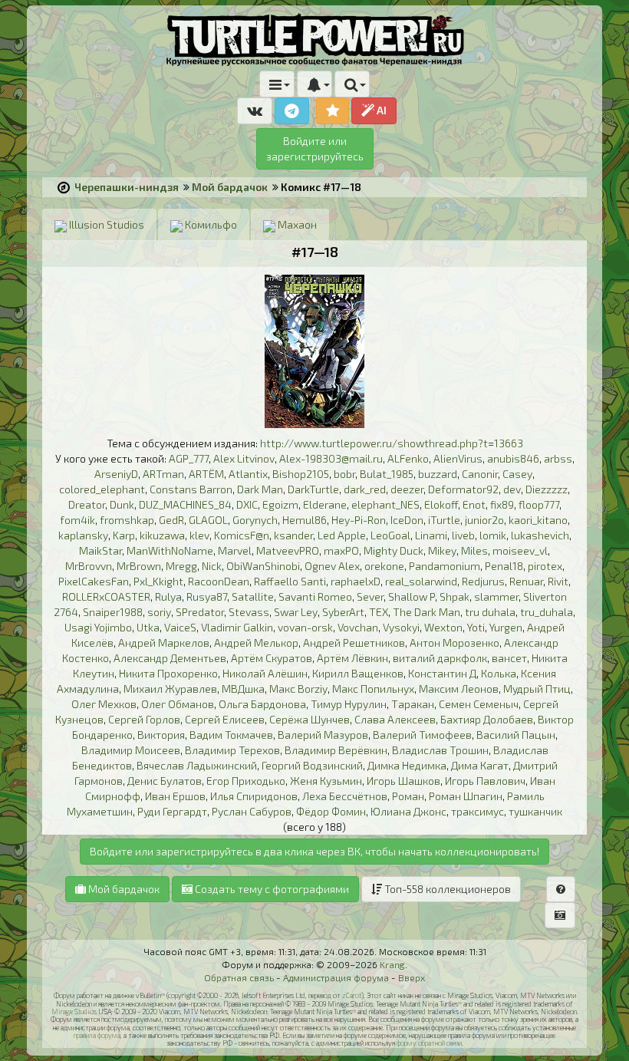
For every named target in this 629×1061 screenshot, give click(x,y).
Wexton (443, 627)
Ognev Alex (332, 565)
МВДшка (243, 688)
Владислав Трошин (440, 749)
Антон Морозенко (454, 642)
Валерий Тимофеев (422, 734)
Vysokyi (401, 627)
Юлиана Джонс (408, 811)
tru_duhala (546, 611)
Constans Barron (191, 489)
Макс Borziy (298, 688)
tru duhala (490, 611)
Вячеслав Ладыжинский (197, 765)
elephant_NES (385, 504)
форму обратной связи (429, 1043)
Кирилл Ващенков (357, 673)
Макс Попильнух (373, 688)
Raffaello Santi (290, 581)
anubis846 (513, 458)
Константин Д (442, 673)
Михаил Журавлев (170, 688)
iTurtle (444, 519)
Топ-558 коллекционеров (446, 888)
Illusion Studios (105, 224)
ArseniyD (116, 473)
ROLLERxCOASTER (106, 596)
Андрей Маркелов (163, 642)
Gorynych (255, 519)
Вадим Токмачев (231, 734)
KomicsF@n (241, 535)
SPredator (200, 611)
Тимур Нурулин (349, 703)
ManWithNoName (170, 550)
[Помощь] (560, 889)
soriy (159, 611)
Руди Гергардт (172, 811)
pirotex (545, 565)
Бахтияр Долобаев (486, 719)
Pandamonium (444, 565)
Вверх (411, 977)
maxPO (341, 550)
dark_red (365, 489)
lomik (492, 535)
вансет (509, 657)
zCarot (351, 995)
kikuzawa (162, 535)
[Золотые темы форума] (332, 110)
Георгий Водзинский (312, 765)
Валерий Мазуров (323, 734)
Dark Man (260, 489)
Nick (212, 565)
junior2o (484, 519)
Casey (517, 473)
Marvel (235, 550)
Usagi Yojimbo (98, 627)
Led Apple (342, 535)
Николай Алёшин (265, 673)
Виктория (161, 734)
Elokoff (441, 504)
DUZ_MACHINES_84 (185, 504)
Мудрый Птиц (537, 688)
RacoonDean (218, 581)
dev (512, 489)
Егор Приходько (245, 780)
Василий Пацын (515, 734)
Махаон (296, 224)
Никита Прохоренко (168, 673)
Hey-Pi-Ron (358, 519)
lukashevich (540, 535)
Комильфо (210, 224)
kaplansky (83, 535)
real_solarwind (421, 581)
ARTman (163, 473)
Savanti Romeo (315, 596)
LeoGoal (390, 535)
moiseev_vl (520, 550)
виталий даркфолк (440, 657)
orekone (384, 565)
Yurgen (505, 627)
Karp (124, 535)
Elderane (325, 504)
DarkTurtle (313, 489)
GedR (171, 519)
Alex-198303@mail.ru (331, 458)
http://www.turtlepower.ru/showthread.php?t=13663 (391, 443)
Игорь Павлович (485, 780)
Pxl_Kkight (158, 581)
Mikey (442, 550)
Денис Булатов (164, 780)
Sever (370, 596)
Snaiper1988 (113, 611)
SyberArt (343, 611)
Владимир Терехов (232, 749)
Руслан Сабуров (251, 811)
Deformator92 (463, 489)
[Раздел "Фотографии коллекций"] (560, 915)
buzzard (437, 473)
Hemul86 (304, 519)
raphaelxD (355, 581)
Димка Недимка (406, 765)
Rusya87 (206, 596)
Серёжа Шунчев (309, 719)
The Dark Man (426, 611)
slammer (496, 596)
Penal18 (504, 565)
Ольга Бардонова (262, 703)
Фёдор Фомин (331, 811)
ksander (293, 535)
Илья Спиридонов (254, 795)
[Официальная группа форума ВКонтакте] (254, 110)
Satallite (253, 596)
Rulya (168, 596)
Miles (474, 550)
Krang (392, 964)
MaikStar (100, 550)
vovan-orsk (305, 627)
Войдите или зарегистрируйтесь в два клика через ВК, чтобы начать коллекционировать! (314, 851)
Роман (408, 795)
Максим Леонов (459, 688)
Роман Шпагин (465, 795)
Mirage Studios (74, 1011)
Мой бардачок (230, 186)
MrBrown (139, 565)
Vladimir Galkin (237, 627)
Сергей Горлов (144, 719)
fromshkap (127, 519)
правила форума (97, 1035)
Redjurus (483, 581)
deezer (406, 489)
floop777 (539, 504)
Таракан (412, 703)
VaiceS (180, 627)
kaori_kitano (538, 519)
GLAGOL (208, 519)
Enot (474, 504)
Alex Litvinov (244, 458)
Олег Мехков (104, 703)
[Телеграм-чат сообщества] (292, 110)
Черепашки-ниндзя (126, 186)
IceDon (406, 519)
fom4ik (77, 519)
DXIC (247, 504)
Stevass (249, 611)
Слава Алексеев (395, 719)
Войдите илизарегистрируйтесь (315, 148)
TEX (378, 611)
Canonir (480, 473)
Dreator (86, 504)
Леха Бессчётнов (344, 795)
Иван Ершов (175, 795)
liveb (463, 535)
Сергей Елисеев (225, 719)
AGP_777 (189, 458)
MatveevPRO (287, 550)
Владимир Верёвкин (336, 749)
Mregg (181, 565)
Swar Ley (296, 611)
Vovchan (358, 627)
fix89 (502, 504)
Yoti (476, 627)
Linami (431, 535)
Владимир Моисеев (130, 749)
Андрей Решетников (354, 642)
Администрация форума (336, 977)
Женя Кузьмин (326, 780)
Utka (148, 627)
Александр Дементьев (170, 657)
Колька (498, 673)
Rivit (558, 581)
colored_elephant (102, 489)
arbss (558, 458)
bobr (344, 473)
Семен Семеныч (479, 703)
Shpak (454, 596)
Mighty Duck (393, 550)
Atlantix (248, 473)
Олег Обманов (177, 703)
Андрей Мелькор (256, 642)
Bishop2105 (300, 473)
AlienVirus (457, 458)
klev (199, 535)
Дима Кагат (480, 765)
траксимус (477, 811)
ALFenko (408, 458)
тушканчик (535, 811)
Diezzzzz (546, 489)
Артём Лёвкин (352, 657)
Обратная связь (239, 977)
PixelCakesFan (93, 581)
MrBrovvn (88, 565)
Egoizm (280, 504)
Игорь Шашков (403, 780)
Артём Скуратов (271, 657)
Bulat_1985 (386, 473)
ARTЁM (206, 473)
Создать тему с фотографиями (271, 888)
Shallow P (411, 596)
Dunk (122, 504)
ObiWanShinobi (263, 565)
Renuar (526, 581)
